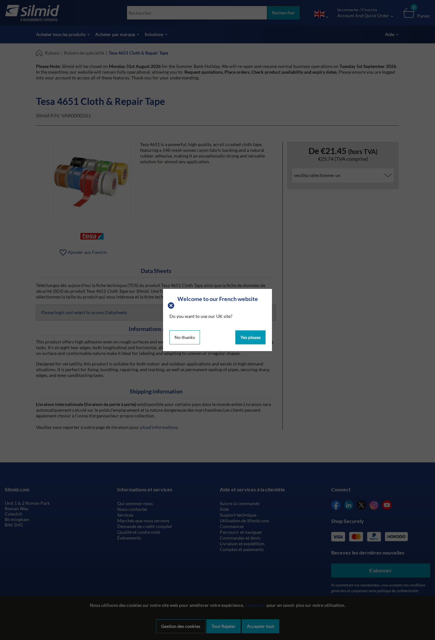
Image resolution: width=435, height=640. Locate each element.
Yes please (250, 337)
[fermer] (171, 305)
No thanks (185, 337)
